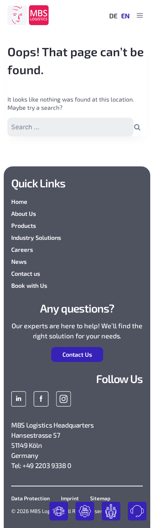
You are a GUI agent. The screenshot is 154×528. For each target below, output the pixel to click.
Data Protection (30, 498)
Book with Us (29, 285)
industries (85, 511)
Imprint (70, 498)
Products (23, 225)
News (19, 261)
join (111, 511)
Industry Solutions (36, 237)
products (58, 511)
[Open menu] (140, 15)
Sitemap (100, 498)
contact (137, 511)
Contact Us (77, 354)
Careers (22, 249)
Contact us (25, 273)
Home (19, 201)
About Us (23, 213)
